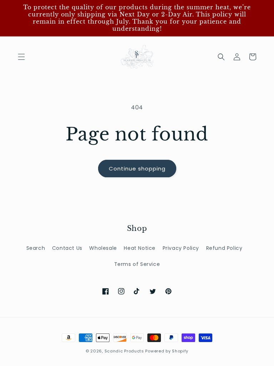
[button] (21, 57)
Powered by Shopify (166, 351)
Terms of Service (137, 264)
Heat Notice (140, 248)
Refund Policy (224, 248)
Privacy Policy (181, 248)
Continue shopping (137, 168)
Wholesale (103, 248)
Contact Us (67, 248)
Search (35, 248)
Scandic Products (124, 351)
